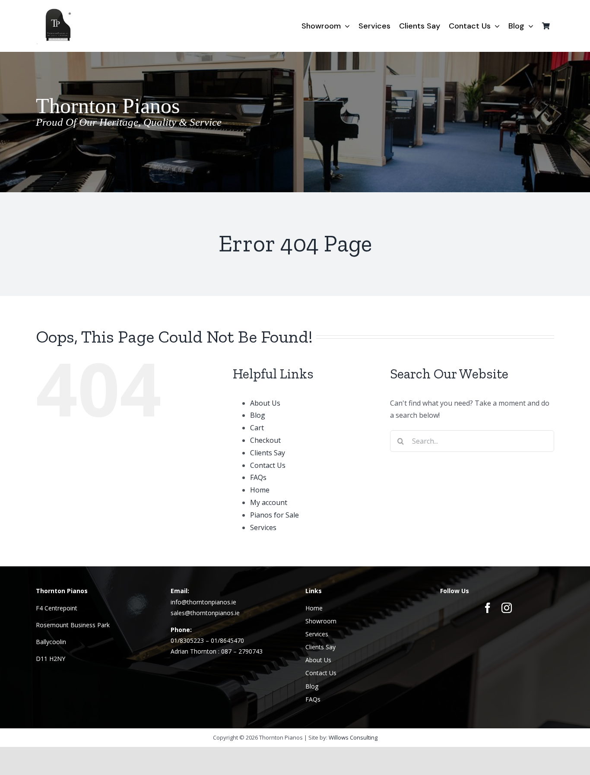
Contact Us (267, 465)
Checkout (265, 440)
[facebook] (487, 608)
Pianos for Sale (274, 515)
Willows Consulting (353, 737)
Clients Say (267, 452)
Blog (257, 415)
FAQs (258, 477)
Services (263, 527)
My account (268, 502)
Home (260, 490)
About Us (265, 403)
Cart (257, 427)
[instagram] (506, 608)
